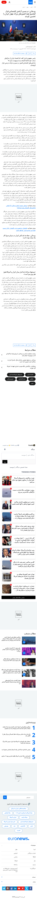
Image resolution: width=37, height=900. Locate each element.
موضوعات (33, 845)
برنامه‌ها (15, 865)
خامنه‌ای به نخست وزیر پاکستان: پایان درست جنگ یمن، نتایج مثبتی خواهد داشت (19, 229)
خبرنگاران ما (33, 868)
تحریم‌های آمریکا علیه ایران (15, 374)
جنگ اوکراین (7, 813)
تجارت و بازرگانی (32, 853)
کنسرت (18, 831)
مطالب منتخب (30, 634)
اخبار (32, 7)
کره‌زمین (15, 853)
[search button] (5, 797)
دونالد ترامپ (24, 817)
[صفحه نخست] (35, 7)
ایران (24, 7)
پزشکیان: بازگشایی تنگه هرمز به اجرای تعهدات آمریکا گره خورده (21, 367)
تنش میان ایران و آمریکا (9, 822)
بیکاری (31, 379)
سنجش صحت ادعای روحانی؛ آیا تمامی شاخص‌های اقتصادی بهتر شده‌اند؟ (21, 207)
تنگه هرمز (23, 826)
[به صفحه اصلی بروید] (30, 2)
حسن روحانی (10, 379)
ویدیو (34, 865)
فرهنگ (15, 861)
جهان (27, 7)
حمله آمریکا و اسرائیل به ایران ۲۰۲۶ (24, 813)
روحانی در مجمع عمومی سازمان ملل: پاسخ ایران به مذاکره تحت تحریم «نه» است (22, 361)
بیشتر (34, 882)
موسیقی (6, 826)
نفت (14, 826)
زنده (4, 2)
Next (34, 857)
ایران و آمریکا (13, 817)
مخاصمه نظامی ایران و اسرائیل (18, 809)
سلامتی (15, 857)
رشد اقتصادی (22, 379)
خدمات (34, 877)
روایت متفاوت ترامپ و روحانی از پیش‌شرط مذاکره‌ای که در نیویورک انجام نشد (21, 355)
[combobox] (18, 797)
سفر (35, 861)
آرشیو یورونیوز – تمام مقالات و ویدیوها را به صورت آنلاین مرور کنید (10, 870)
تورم (32, 383)
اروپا (34, 849)
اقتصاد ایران (30, 374)
